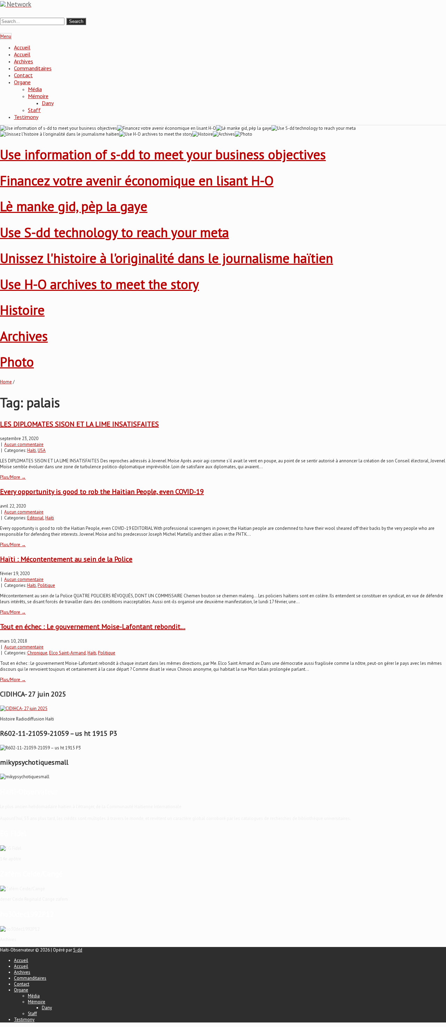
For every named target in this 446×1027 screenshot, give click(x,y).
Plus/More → (13, 477)
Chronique (37, 653)
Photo (17, 361)
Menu (5, 36)
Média (35, 89)
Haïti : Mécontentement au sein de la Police (66, 559)
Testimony (26, 116)
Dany (48, 102)
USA (42, 450)
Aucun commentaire (24, 444)
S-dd (77, 950)
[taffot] (23, 708)
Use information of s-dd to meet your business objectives (163, 154)
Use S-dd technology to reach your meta (114, 232)
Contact (23, 75)
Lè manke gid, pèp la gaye (73, 206)
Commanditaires (33, 68)
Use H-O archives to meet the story (99, 284)
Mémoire (38, 96)
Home (6, 382)
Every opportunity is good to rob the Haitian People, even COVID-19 (102, 491)
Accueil (22, 47)
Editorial (35, 518)
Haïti (31, 450)
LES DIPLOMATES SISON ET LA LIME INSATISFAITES (79, 424)
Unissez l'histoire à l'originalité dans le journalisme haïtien (166, 257)
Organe (22, 82)
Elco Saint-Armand (67, 653)
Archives (23, 61)
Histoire (22, 309)
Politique (46, 585)
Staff (34, 109)
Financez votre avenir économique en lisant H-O (137, 180)
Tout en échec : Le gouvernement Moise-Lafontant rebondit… (92, 626)
